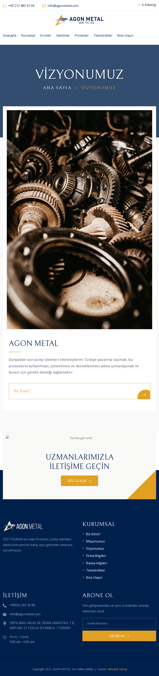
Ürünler (45, 35)
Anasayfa (9, 35)
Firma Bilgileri (96, 556)
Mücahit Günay (117, 669)
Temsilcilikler (102, 35)
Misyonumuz (95, 541)
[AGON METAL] (79, 20)
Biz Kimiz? (93, 534)
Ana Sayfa (57, 87)
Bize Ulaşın (125, 35)
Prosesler (82, 35)
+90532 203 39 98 (22, 605)
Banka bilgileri (96, 563)
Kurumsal (28, 35)
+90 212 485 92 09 (21, 6)
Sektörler (63, 35)
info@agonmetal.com (63, 6)
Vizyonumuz (95, 548)
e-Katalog (149, 5)
